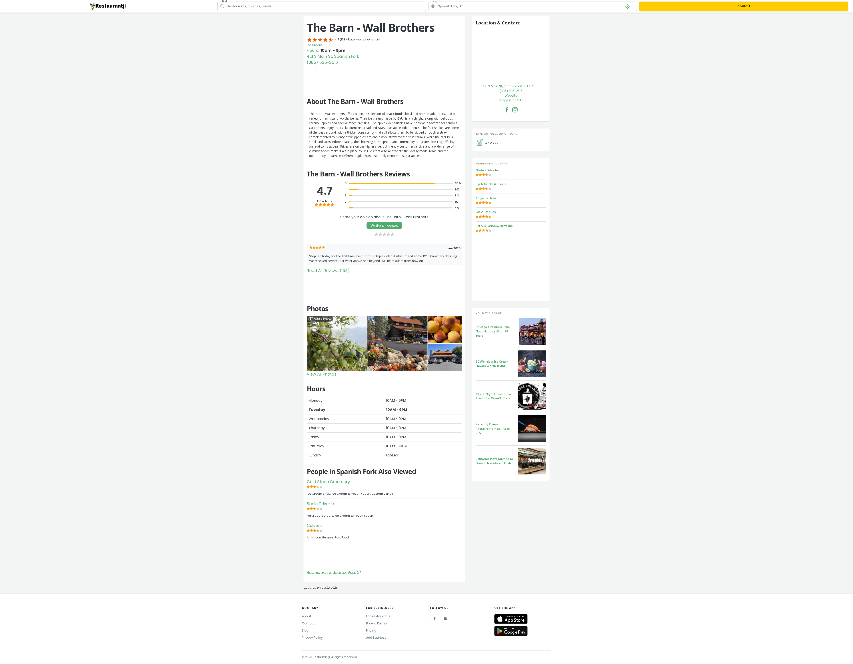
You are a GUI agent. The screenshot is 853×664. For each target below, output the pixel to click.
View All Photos (322, 374)
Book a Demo (376, 623)
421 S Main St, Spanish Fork (333, 56)
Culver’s (315, 525)
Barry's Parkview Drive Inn (494, 226)
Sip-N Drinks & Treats (491, 184)
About (306, 616)
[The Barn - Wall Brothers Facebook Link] (507, 109)
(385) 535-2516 (322, 62)
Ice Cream (314, 45)
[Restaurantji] (108, 6)
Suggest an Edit (511, 100)
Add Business (376, 637)
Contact (308, 623)
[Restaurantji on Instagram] (445, 618)
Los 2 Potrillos (486, 212)
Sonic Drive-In (320, 503)
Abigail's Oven (486, 198)
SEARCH (744, 6)
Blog (305, 630)
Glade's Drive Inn (488, 170)
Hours (312, 50)
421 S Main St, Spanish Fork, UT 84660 (511, 86)
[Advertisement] (384, 78)
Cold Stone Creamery (328, 481)
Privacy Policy (312, 637)
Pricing (371, 630)
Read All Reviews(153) (328, 270)
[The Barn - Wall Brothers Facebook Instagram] (515, 109)
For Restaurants (378, 616)
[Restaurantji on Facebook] (434, 618)
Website (511, 95)
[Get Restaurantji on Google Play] (511, 631)
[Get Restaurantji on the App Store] (511, 619)
